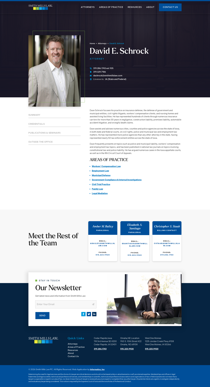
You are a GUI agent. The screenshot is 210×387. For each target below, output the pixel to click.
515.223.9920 (103, 255)
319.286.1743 (167, 255)
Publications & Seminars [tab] (44, 133)
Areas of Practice (111, 7)
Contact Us (170, 7)
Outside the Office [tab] (40, 142)
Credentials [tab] (36, 124)
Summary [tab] (34, 115)
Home (92, 43)
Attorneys (88, 7)
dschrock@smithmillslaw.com (107, 75)
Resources (135, 7)
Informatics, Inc (97, 369)
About (150, 7)
